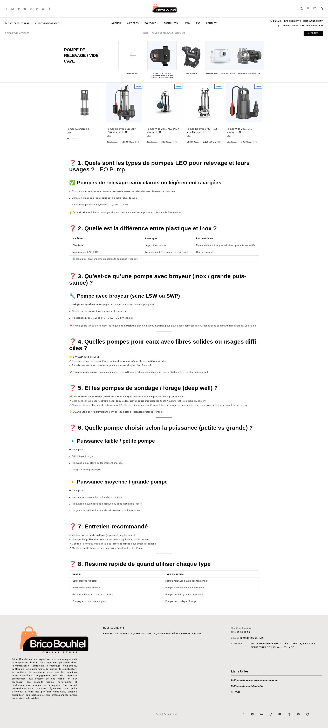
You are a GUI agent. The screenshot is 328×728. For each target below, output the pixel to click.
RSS (198, 23)
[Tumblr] (49, 8)
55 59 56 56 (14, 23)
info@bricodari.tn (49, 23)
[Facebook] (6, 8)
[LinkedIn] (37, 8)
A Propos (133, 23)
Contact (211, 23)
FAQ (187, 23)
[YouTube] (24, 8)
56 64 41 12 (26, 23)
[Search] (301, 8)
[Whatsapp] (18, 8)
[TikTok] (31, 8)
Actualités (171, 23)
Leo (69, 132)
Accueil (116, 23)
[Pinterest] (43, 8)
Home (145, 33)
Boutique (150, 23)
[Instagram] (12, 8)
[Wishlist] (314, 9)
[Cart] (321, 9)
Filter (314, 33)
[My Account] (308, 8)
